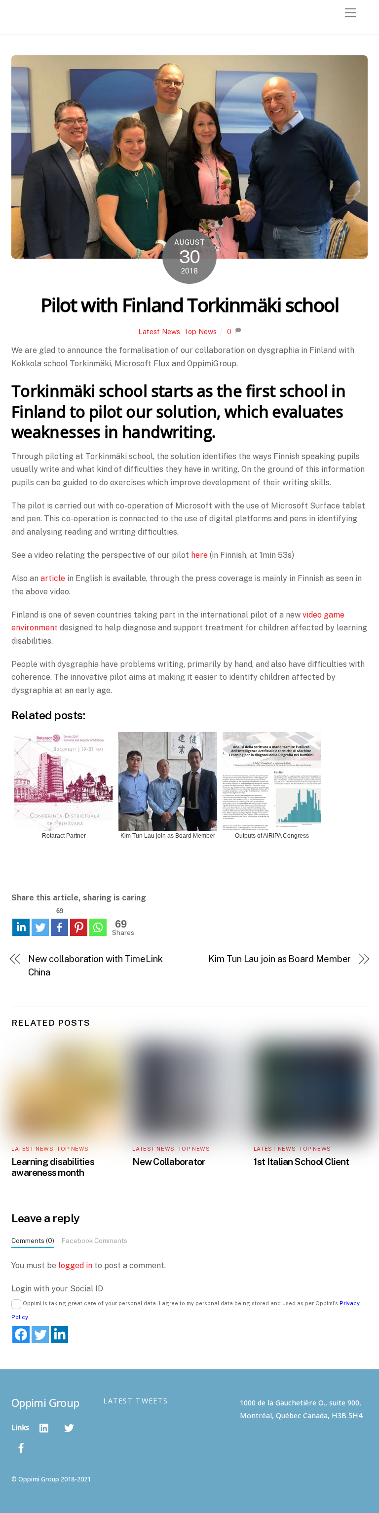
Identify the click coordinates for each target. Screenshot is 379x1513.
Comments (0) (32, 1240)
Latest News (159, 331)
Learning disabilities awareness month (52, 1167)
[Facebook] (59, 927)
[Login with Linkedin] (59, 1334)
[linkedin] (44, 1427)
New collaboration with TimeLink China (95, 965)
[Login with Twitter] (40, 1334)
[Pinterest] (78, 927)
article (52, 578)
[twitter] (69, 1427)
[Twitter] (40, 927)
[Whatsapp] (98, 927)
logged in (75, 1265)
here (199, 555)
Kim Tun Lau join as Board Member (279, 959)
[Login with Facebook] (21, 1334)
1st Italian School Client (301, 1161)
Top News (200, 331)
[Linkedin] (21, 927)
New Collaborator (168, 1161)
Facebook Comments (94, 1240)
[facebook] (21, 1446)
